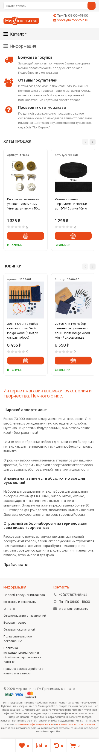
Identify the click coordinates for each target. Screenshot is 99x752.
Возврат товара (14, 622)
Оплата (9, 608)
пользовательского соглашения (75, 724)
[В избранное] (41, 244)
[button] (85, 142)
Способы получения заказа (24, 595)
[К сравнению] (34, 244)
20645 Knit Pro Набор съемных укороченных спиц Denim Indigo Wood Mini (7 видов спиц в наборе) (72, 330)
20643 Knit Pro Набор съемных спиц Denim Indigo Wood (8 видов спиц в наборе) (22, 330)
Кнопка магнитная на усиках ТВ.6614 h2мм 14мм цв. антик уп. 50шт (24, 203)
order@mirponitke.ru (72, 20)
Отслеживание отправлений (24, 615)
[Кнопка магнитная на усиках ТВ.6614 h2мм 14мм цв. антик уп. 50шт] (25, 175)
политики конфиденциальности (34, 724)
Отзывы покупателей (19, 629)
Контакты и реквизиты (19, 602)
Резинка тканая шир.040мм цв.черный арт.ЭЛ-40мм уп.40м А (71, 203)
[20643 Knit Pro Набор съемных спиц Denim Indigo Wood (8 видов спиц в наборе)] (25, 300)
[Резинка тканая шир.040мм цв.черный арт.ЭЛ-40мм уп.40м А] (73, 175)
